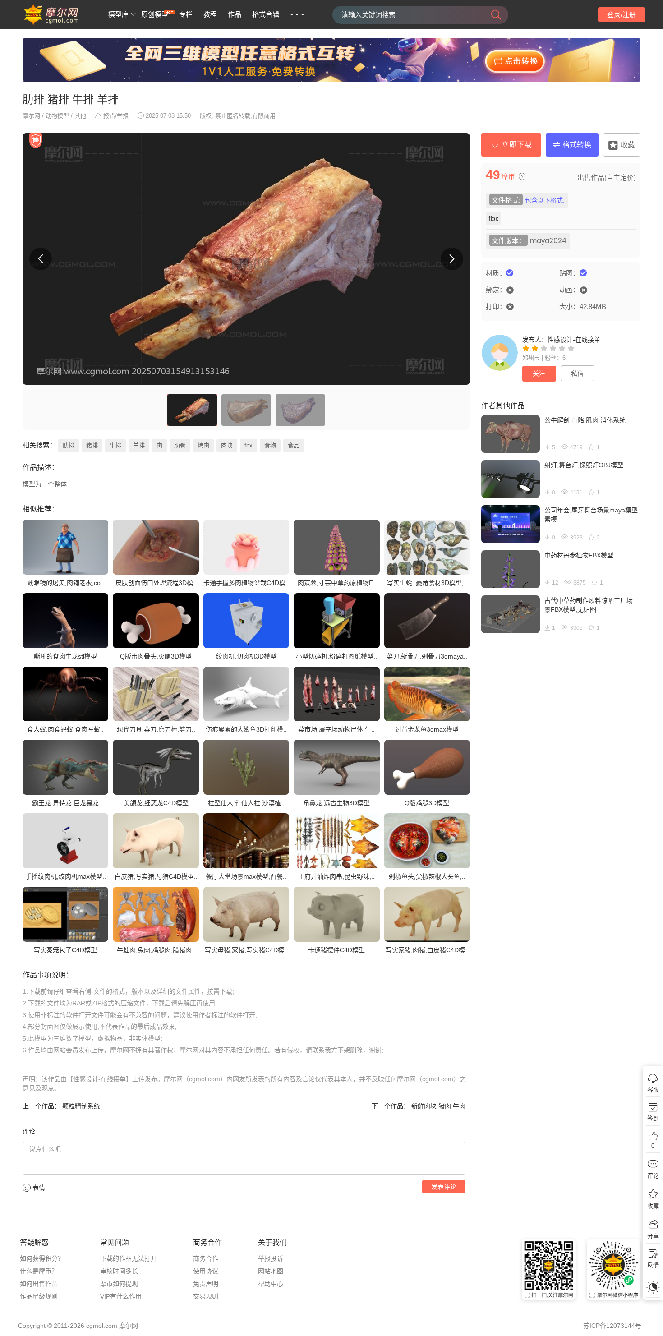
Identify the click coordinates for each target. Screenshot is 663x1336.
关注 (539, 373)
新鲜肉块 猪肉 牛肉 (437, 1106)
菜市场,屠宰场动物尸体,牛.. (336, 729)
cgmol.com (101, 1325)
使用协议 (205, 1271)
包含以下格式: (545, 200)
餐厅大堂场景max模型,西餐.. (246, 876)
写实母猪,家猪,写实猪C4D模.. (246, 950)
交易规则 (205, 1296)
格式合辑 (265, 14)
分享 (653, 1236)
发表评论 (443, 1186)
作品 (234, 14)
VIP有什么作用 (121, 1296)
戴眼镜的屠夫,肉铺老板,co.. (65, 582)
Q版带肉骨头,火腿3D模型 (156, 656)
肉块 (227, 445)
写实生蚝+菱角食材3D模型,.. (427, 582)
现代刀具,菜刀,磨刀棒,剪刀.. (156, 729)
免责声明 (205, 1283)
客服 (653, 1089)
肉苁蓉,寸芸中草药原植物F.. (337, 582)
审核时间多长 (119, 1271)
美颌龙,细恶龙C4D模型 (156, 802)
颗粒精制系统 (80, 1106)
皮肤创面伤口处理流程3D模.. (156, 582)
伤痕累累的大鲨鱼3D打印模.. (246, 729)
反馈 (653, 1265)
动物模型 (57, 115)
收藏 (653, 1206)
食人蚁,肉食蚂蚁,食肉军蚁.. (65, 729)
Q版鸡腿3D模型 (427, 802)
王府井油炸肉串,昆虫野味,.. (336, 876)
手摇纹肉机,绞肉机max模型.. (65, 876)
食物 (270, 445)
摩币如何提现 (119, 1283)
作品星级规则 (39, 1296)
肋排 (68, 445)
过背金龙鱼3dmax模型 (427, 729)
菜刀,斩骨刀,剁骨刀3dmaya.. (427, 656)
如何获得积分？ (42, 1258)
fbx (248, 445)
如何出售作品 (39, 1283)
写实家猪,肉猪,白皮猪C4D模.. (427, 950)
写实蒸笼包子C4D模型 (65, 950)
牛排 (115, 445)
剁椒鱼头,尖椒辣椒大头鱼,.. (427, 876)
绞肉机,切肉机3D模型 (246, 656)
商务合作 (205, 1258)
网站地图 (270, 1271)
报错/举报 (116, 115)
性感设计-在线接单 (574, 339)
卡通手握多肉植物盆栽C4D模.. (246, 582)
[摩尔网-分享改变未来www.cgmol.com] (62, 23)
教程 (210, 14)
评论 (653, 1176)
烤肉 (203, 445)
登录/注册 (621, 14)
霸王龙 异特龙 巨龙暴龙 (65, 802)
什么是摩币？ (39, 1271)
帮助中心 (270, 1283)
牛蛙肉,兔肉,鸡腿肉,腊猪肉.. (156, 950)
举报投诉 (270, 1258)
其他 (80, 115)
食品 (293, 445)
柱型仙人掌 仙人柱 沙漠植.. (246, 802)
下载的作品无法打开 (128, 1258)
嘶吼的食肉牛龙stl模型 (65, 656)
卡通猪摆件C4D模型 (336, 950)
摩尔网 (31, 115)
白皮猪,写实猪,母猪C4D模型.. (156, 876)
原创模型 (154, 14)
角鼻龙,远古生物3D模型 (336, 802)
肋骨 (180, 445)
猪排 (92, 445)
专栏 (186, 14)
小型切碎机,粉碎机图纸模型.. (336, 656)
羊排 (139, 445)
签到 (653, 1118)
